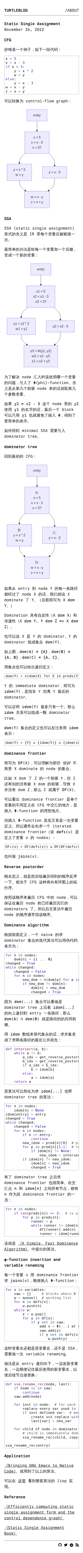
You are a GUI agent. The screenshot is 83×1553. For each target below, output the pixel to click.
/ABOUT (72, 10)
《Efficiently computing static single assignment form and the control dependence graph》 (39, 1512)
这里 (22, 1481)
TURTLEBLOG (16, 10)
